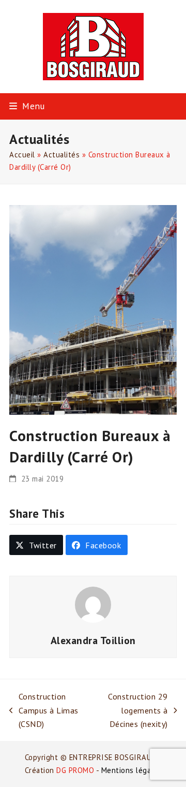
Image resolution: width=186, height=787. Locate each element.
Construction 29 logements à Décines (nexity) (128, 711)
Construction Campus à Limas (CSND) (44, 711)
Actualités (61, 154)
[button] (26, 106)
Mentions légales (131, 770)
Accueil (22, 154)
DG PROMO (75, 770)
